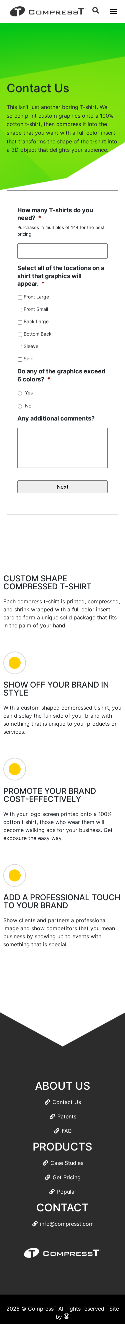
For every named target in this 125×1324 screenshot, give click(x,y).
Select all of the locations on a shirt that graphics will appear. (60, 275)
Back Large (36, 321)
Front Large (36, 296)
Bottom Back (38, 334)
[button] (113, 11)
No (28, 405)
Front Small (36, 309)
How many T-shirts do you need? (55, 214)
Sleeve (31, 346)
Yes (29, 392)
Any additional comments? (56, 418)
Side (28, 358)
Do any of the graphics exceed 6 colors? (61, 375)
